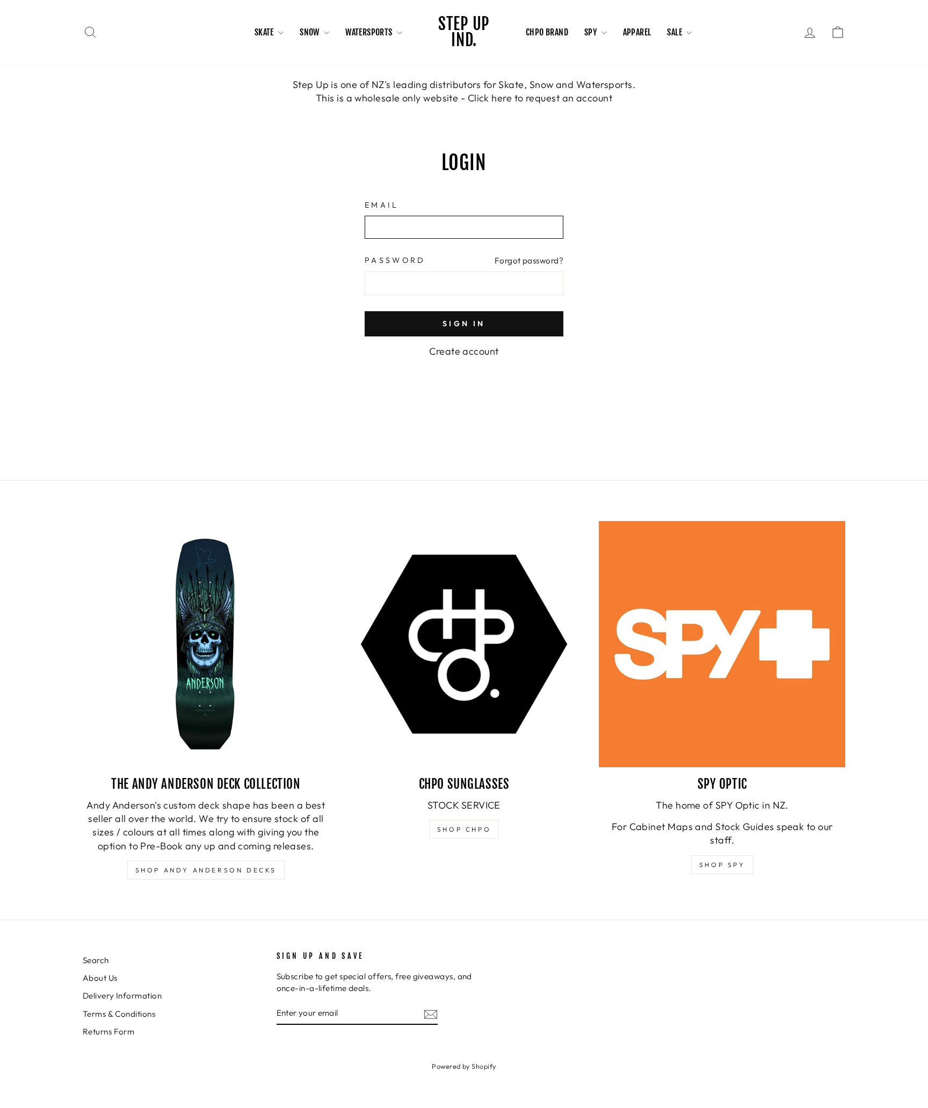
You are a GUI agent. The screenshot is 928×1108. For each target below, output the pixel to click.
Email (382, 205)
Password (395, 260)
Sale (675, 32)
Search (96, 960)
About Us (100, 978)
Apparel (637, 32)
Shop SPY (722, 865)
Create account (463, 351)
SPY (591, 32)
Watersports (369, 32)
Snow (310, 32)
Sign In (464, 323)
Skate (265, 32)
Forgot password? (529, 260)
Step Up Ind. (464, 32)
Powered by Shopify (464, 1066)
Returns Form (108, 1031)
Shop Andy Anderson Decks (206, 870)
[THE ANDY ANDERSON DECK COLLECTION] (206, 644)
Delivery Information (122, 995)
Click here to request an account (540, 98)
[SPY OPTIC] (722, 644)
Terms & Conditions (119, 1014)
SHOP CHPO (464, 829)
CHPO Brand (547, 32)
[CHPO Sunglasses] (464, 644)
